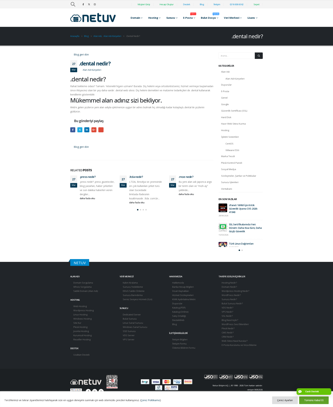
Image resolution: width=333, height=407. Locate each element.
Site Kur (77, 329)
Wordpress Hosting (83, 316)
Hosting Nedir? (229, 288)
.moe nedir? (186, 177)
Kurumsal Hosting (82, 341)
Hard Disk (226, 117)
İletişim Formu (179, 349)
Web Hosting (80, 312)
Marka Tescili (228, 156)
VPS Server (128, 345)
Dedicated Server (131, 320)
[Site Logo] (93, 17)
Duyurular (226, 84)
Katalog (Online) (180, 318)
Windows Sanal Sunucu (134, 333)
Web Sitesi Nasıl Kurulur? (234, 347)
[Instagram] (94, 4)
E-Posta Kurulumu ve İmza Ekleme (239, 351)
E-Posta (225, 91)
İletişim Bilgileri (179, 345)
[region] (166, 399)
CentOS (229, 143)
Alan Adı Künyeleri (92, 69)
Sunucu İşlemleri (229, 182)
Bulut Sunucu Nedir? (232, 309)
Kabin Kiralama (130, 288)
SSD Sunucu (129, 337)
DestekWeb (178, 326)
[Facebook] (83, 4)
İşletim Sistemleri (230, 136)
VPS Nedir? (227, 318)
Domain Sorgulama (83, 288)
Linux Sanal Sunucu (132, 329)
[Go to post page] (223, 208)
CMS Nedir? (227, 338)
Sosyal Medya (228, 169)
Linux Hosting (80, 320)
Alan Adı (225, 71)
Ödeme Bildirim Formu (183, 354)
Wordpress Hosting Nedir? (235, 297)
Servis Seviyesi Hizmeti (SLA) (137, 305)
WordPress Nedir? (231, 301)
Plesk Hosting (80, 333)
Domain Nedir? (229, 293)
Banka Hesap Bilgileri (183, 293)
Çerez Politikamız (150, 400)
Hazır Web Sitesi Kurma (233, 123)
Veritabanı (226, 188)
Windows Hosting (82, 325)
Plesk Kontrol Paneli (231, 162)
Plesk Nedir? (227, 334)
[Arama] (259, 55)
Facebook (72, 129)
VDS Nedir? (227, 313)
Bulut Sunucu (129, 325)
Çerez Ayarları (285, 400)
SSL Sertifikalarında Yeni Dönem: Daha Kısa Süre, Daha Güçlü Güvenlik (245, 228)
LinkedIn (86, 129)
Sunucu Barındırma (132, 301)
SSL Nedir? (227, 322)
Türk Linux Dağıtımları (241, 243)
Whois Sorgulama (82, 293)
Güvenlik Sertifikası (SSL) (234, 110)
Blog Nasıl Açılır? (229, 326)
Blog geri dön (81, 54)
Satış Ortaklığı (179, 322)
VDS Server (128, 341)
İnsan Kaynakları (180, 297)
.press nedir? (88, 177)
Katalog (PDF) (178, 313)
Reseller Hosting (82, 345)
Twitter (79, 129)
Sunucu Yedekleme (132, 293)
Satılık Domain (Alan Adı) (85, 297)
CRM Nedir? (227, 343)
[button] (73, 4)
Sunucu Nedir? (229, 305)
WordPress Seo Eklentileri (235, 330)
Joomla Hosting (81, 337)
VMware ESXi (232, 150)
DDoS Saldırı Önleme (133, 297)
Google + (93, 129)
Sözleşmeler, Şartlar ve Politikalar (238, 175)
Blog (174, 330)
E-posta (100, 129)
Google (225, 104)
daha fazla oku (88, 198)
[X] (89, 4)
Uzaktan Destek (81, 361)
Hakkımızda (178, 288)
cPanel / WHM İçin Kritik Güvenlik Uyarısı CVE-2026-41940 (243, 209)
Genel (224, 97)
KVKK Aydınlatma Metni (183, 305)
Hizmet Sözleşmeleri (183, 301)
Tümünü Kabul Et (314, 400)
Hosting (225, 130)
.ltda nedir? (136, 177)
